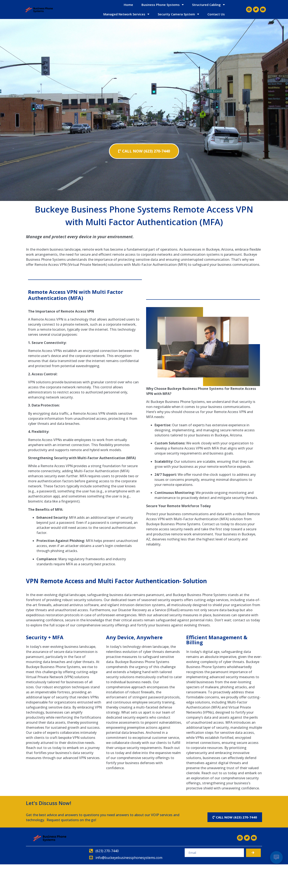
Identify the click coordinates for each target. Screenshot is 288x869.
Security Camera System (176, 14)
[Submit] (253, 853)
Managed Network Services (124, 14)
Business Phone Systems (160, 5)
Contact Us (216, 14)
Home (128, 5)
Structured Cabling (206, 5)
